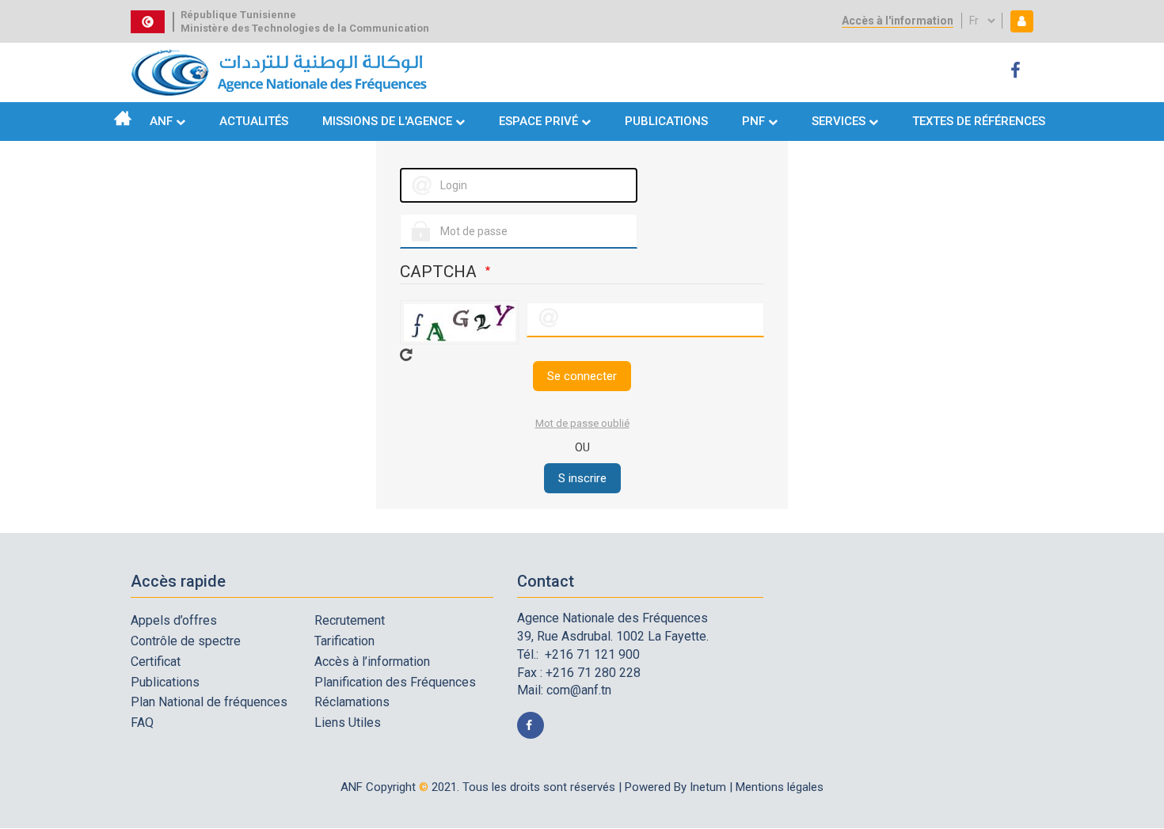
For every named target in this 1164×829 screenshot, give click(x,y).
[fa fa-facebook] (1017, 71)
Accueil (122, 118)
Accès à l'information (897, 20)
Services (838, 121)
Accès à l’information (372, 661)
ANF (161, 121)
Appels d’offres (174, 620)
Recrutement (349, 620)
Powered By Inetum (675, 787)
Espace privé (540, 121)
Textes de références (978, 121)
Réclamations (352, 701)
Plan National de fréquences (209, 701)
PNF (753, 121)
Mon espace (1018, 21)
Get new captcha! (406, 354)
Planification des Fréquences (395, 682)
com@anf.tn (578, 690)
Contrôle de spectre (186, 640)
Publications (666, 121)
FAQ (142, 722)
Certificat (156, 661)
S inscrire (582, 478)
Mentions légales (780, 787)
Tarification (344, 640)
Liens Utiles (347, 722)
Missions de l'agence (387, 121)
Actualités (253, 121)
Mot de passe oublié (582, 423)
